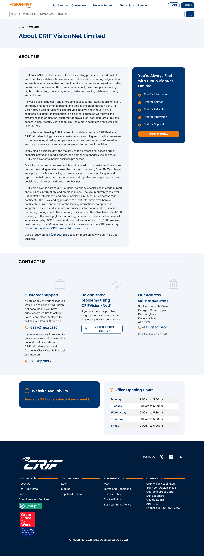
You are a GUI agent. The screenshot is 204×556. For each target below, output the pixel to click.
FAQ (106, 483)
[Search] (190, 14)
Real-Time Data (28, 488)
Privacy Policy (112, 494)
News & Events (103, 5)
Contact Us (154, 478)
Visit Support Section (104, 328)
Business (59, 5)
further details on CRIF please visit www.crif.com (59, 228)
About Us (125, 5)
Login (188, 5)
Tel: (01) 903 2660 (57, 234)
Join (174, 5)
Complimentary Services (34, 499)
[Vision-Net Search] (21, 5)
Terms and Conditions (117, 488)
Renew (142, 5)
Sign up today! (158, 134)
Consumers (79, 5)
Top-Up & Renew (71, 494)
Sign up (65, 488)
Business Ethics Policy (117, 504)
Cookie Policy (112, 499)
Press (22, 494)
